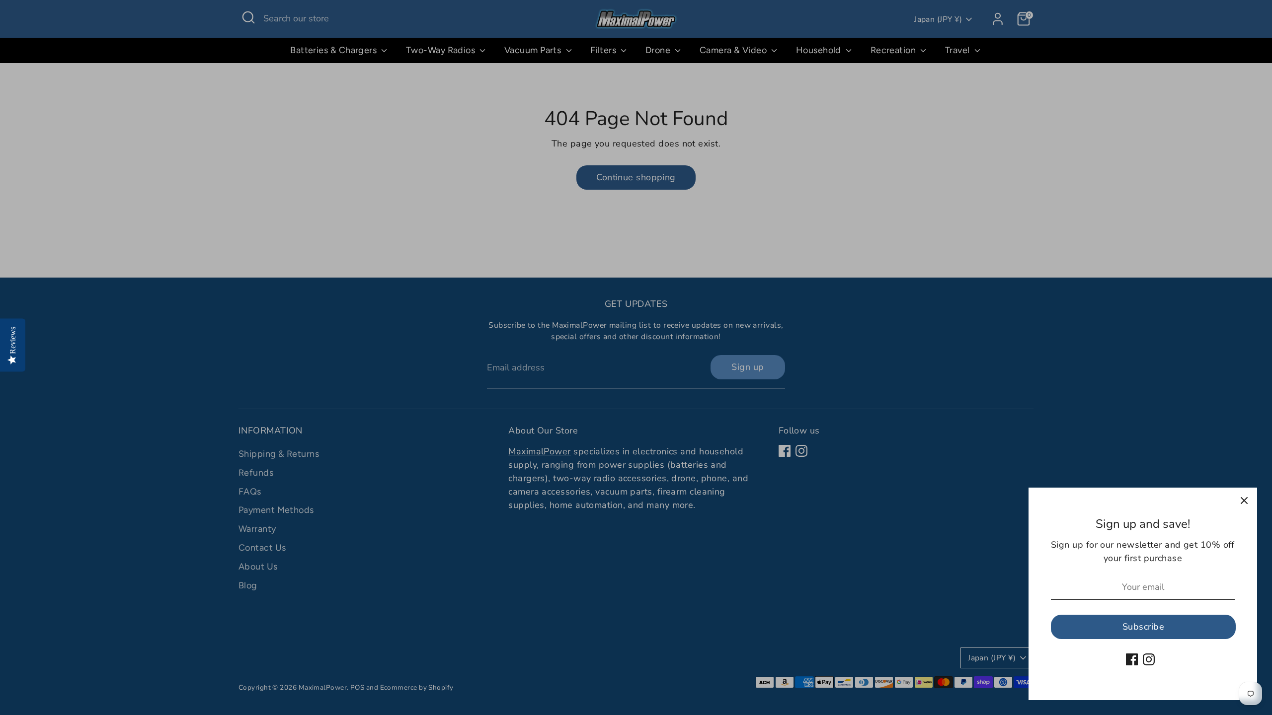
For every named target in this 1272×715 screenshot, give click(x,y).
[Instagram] (1149, 659)
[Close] (1244, 500)
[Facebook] (1132, 659)
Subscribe (1143, 627)
